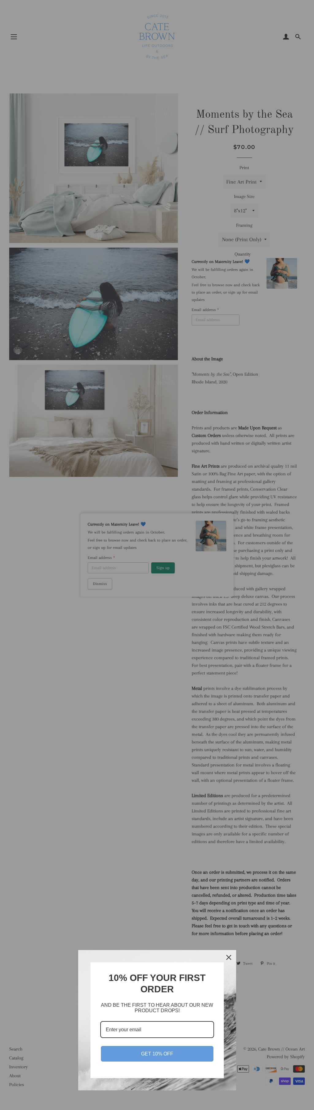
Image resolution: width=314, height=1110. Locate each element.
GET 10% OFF (157, 1053)
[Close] (228, 957)
